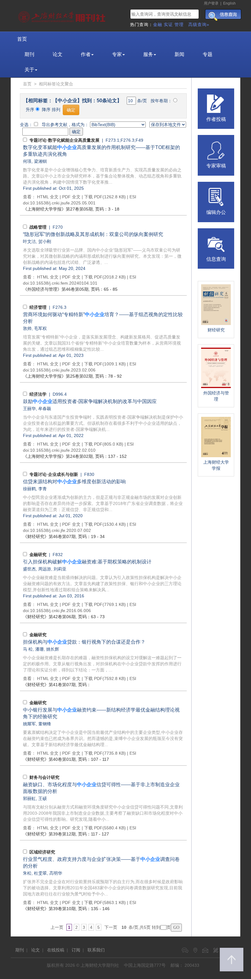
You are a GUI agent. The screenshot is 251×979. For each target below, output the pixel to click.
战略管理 (38, 227)
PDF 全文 (71, 196)
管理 (179, 24)
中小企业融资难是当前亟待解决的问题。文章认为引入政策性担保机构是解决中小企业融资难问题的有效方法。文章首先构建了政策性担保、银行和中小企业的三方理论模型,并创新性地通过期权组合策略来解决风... (102, 583)
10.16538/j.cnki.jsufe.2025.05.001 (63, 202)
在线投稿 (55, 949)
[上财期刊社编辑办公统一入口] (216, 196)
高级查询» (198, 24)
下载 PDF (93, 196)
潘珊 (39, 649)
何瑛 (27, 161)
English (229, 3)
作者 (86, 54)
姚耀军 (29, 723)
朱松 (27, 873)
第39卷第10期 (49, 908)
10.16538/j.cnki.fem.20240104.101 (63, 283)
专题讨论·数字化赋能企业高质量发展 (64, 140)
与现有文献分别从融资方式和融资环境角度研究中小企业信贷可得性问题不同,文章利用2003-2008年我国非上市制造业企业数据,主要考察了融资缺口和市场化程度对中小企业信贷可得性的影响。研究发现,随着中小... (103, 813)
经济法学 (38, 394)
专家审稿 (216, 165)
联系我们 (96, 949)
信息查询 (216, 259)
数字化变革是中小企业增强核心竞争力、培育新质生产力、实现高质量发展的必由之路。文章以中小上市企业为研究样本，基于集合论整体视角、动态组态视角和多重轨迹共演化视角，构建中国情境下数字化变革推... (102, 176)
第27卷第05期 (58, 209)
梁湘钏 (40, 161)
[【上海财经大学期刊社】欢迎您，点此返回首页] (62, 15)
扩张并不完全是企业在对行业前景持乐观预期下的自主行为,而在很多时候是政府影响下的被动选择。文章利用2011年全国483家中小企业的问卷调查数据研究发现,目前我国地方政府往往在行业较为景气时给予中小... (103, 887)
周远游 (44, 568)
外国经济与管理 (216, 396)
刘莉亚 (60, 568)
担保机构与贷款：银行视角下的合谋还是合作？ (84, 642)
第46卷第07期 (49, 536)
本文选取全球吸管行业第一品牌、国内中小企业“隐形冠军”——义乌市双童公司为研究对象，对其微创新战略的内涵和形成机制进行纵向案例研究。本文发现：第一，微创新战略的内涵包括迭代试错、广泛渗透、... (102, 256)
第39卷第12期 (49, 833)
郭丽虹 (29, 798)
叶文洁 (29, 241)
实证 (168, 24)
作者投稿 (216, 119)
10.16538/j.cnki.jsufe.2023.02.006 (63, 370)
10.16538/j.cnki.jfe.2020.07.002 (60, 530)
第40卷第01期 (49, 759)
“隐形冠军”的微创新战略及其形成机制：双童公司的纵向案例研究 (93, 234)
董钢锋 (44, 723)
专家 (117, 54)
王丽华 (29, 408)
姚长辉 (52, 649)
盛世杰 (29, 568)
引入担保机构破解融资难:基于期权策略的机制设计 (87, 561)
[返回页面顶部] (231, 959)
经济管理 (38, 307)
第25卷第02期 (58, 376)
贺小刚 (44, 241)
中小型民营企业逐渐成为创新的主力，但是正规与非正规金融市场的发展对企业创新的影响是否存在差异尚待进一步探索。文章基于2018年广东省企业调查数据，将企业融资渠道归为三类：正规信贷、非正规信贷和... (103, 503)
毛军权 (40, 328)
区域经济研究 (42, 852)
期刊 (29, 54)
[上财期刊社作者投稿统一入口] (216, 103)
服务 (148, 54)
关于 (29, 69)
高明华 (55, 873)
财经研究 (216, 329)
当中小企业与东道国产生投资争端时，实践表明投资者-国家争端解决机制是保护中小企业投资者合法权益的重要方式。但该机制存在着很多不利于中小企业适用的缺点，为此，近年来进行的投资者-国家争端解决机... (103, 423)
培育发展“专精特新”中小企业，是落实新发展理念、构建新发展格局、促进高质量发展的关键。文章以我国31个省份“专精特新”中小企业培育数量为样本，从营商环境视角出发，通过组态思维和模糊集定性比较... (102, 343)
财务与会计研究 (44, 777)
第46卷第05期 (55, 289)
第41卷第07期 (49, 684)
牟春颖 (44, 408)
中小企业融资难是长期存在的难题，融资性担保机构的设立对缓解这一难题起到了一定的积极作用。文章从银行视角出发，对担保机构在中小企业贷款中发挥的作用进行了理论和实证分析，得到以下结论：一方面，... (102, 663)
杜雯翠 (40, 873)
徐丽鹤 (29, 488)
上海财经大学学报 (216, 465)
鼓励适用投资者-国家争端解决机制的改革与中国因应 (90, 401)
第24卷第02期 (58, 456)
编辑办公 (216, 212)
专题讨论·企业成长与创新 (53, 474)
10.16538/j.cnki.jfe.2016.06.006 (60, 610)
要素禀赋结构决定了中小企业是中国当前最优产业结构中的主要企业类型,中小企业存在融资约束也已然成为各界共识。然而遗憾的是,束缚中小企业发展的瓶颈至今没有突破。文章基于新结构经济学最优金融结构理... (103, 738)
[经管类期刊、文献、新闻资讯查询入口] (216, 243)
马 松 (28, 649)
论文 (57, 54)
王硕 (42, 798)
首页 (22, 39)
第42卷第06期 (49, 616)
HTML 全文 (47, 196)
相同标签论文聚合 (56, 83)
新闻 (179, 54)
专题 (207, 54)
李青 (42, 488)
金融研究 (38, 554)
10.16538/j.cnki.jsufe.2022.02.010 (63, 450)
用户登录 (211, 3)
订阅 (76, 949)
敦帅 (27, 328)
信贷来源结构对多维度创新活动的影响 (74, 481)
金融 (157, 24)
